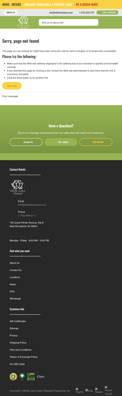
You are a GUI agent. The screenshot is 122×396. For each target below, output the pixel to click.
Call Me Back (98, 141)
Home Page (12, 85)
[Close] (117, 4)
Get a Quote (63, 141)
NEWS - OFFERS (11, 4)
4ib (68, 390)
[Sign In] (110, 22)
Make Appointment (109, 12)
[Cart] (116, 22)
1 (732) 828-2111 (27, 215)
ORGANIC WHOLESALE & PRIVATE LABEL (48, 4)
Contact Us (10, 12)
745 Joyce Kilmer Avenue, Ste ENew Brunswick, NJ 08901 (27, 224)
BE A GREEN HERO (87, 4)
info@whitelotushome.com (32, 204)
